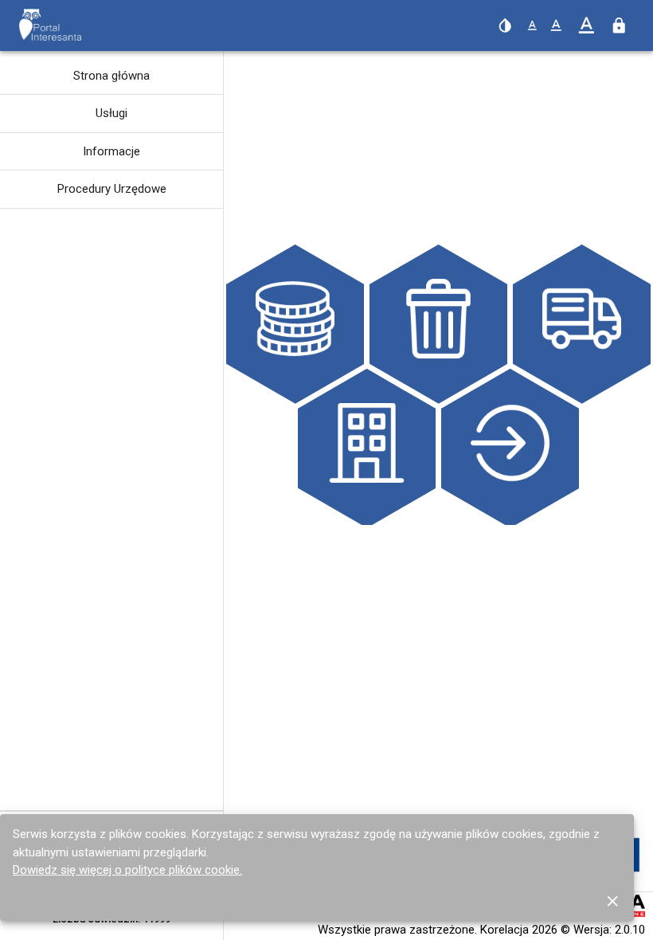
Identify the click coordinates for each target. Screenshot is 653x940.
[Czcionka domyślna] (532, 25)
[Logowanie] (619, 25)
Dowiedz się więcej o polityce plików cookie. (127, 870)
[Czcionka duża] (586, 26)
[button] (111, 75)
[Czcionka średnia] (556, 25)
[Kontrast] (505, 25)
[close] (612, 901)
